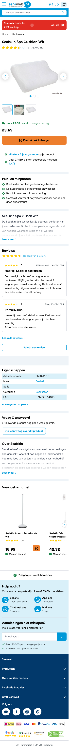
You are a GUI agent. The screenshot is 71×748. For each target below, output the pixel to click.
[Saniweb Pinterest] (38, 711)
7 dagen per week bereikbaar (35, 575)
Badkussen (18, 34)
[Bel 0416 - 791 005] (57, 4)
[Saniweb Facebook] (16, 711)
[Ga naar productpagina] (22, 511)
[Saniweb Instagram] (27, 711)
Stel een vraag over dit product (24, 430)
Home (5, 34)
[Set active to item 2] (34, 96)
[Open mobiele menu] (5, 4)
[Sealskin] (57, 93)
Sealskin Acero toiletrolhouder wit (21, 535)
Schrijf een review (34, 347)
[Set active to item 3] (38, 96)
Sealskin (40, 381)
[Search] (63, 12)
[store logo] (20, 4)
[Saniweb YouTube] (6, 711)
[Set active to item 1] (31, 96)
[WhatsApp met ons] (51, 4)
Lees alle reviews (12, 337)
